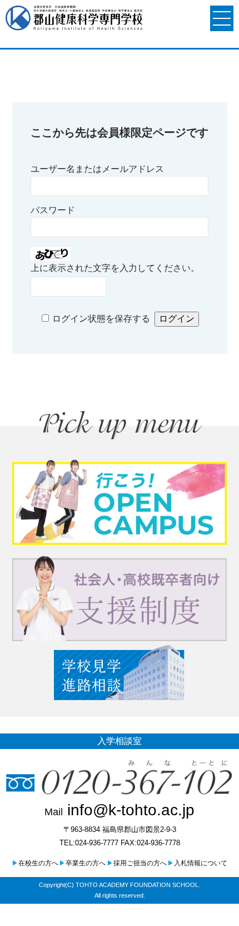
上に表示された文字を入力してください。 (115, 268)
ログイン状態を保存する (101, 318)
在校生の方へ (35, 863)
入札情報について (197, 863)
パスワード (53, 210)
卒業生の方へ (82, 863)
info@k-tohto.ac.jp (119, 810)
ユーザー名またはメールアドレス (97, 169)
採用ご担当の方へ (137, 863)
